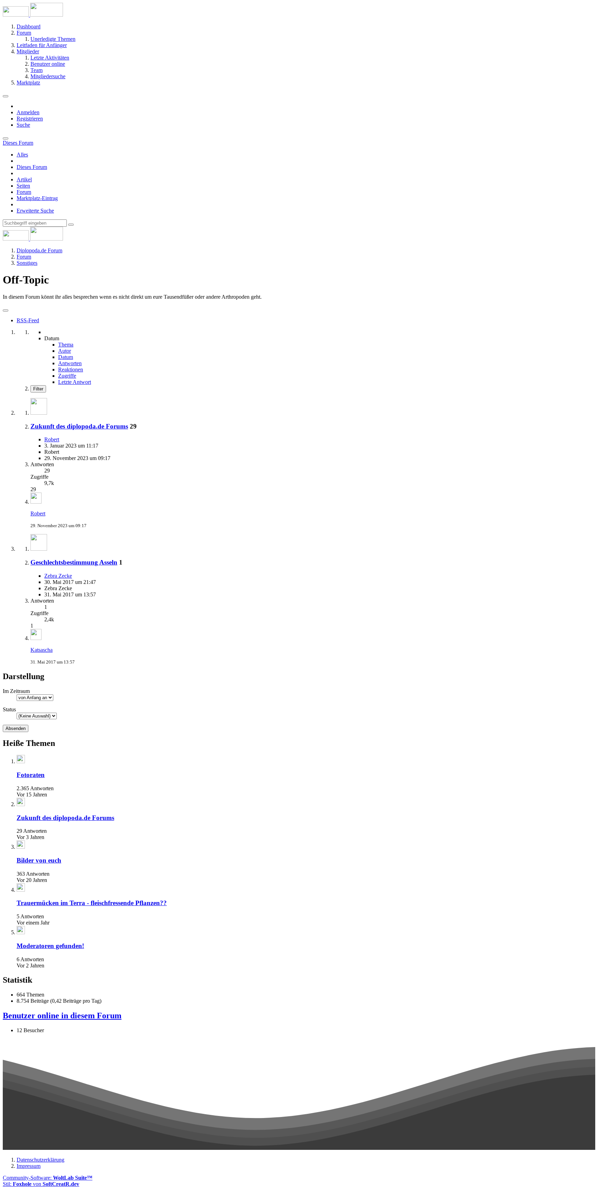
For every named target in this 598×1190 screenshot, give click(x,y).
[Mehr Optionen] (5, 310)
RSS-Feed (28, 320)
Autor (64, 351)
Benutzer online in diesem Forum (62, 1015)
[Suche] (5, 138)
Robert (51, 439)
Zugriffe (67, 376)
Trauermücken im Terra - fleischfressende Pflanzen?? (92, 903)
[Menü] (5, 96)
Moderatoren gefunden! (50, 945)
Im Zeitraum (16, 691)
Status (9, 709)
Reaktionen (70, 369)
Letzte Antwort (74, 382)
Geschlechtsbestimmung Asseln (73, 562)
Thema (65, 345)
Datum (65, 357)
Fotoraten (31, 774)
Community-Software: (47, 1178)
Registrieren (30, 118)
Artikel (24, 179)
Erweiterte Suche (35, 211)
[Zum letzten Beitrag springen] (36, 502)
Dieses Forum (32, 167)
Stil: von (41, 1184)
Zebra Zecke (58, 576)
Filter (38, 388)
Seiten (23, 186)
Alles (22, 154)
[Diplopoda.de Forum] (33, 15)
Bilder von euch (39, 860)
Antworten (70, 363)
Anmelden (28, 112)
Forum (24, 192)
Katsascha (41, 650)
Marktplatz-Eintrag (37, 198)
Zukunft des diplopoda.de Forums (79, 426)
